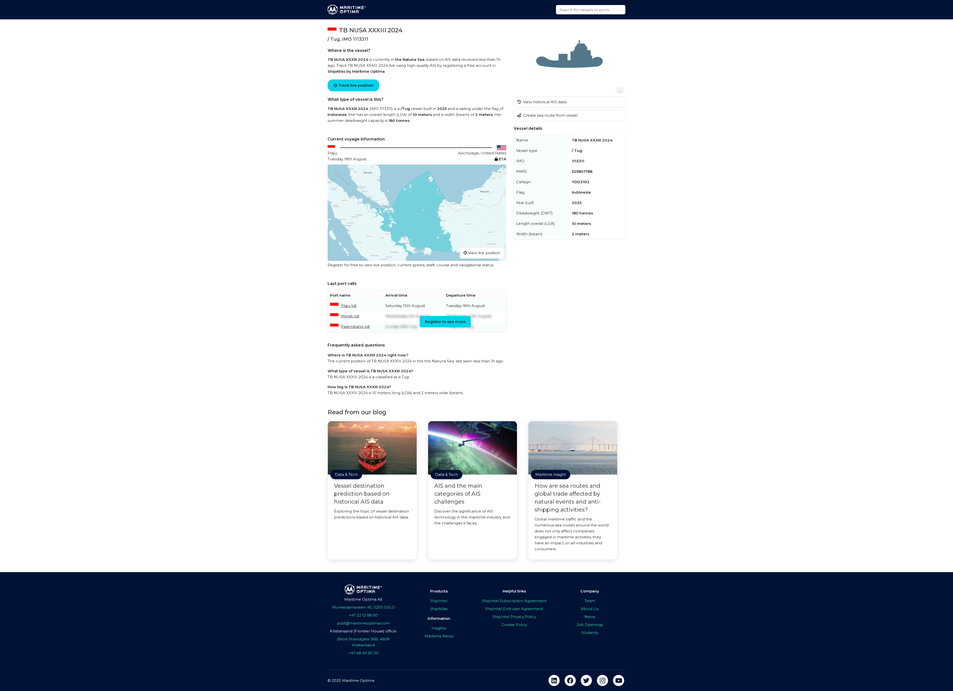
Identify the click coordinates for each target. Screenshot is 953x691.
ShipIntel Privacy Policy (514, 616)
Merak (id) (350, 316)
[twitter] (586, 680)
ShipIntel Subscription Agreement (514, 600)
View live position (484, 252)
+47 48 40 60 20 (363, 653)
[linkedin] (554, 680)
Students (589, 632)
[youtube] (618, 680)
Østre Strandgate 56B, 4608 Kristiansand (363, 642)
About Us (590, 608)
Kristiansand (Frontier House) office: (363, 631)
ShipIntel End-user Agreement (514, 608)
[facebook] (570, 680)
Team (589, 600)
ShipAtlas (438, 608)
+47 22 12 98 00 (363, 615)
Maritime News (439, 636)
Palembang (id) (355, 326)
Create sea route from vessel (550, 115)
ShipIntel (438, 600)
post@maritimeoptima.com (363, 623)
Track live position (356, 85)
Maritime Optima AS (363, 599)
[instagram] (602, 680)
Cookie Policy (514, 624)
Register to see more (445, 321)
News (589, 616)
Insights (439, 628)
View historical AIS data (544, 102)
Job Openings (590, 624)
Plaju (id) (349, 305)
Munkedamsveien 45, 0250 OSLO (363, 607)
